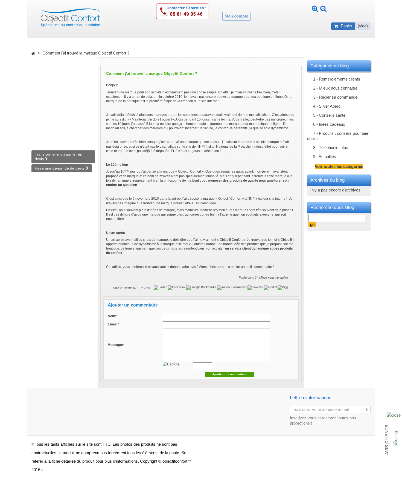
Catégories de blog (329, 65)
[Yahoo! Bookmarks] (232, 287)
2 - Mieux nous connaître (271, 277)
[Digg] (283, 287)
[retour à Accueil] (33, 53)
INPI (201, 146)
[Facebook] (177, 287)
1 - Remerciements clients (336, 79)
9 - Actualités (324, 156)
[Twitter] (161, 287)
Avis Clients (386, 440)
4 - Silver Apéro (326, 106)
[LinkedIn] (255, 287)
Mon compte (236, 16)
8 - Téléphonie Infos (330, 147)
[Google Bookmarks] (201, 287)
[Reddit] (271, 287)
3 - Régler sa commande (335, 97)
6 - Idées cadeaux (329, 124)
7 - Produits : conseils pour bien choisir (338, 136)
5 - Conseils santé (329, 115)
